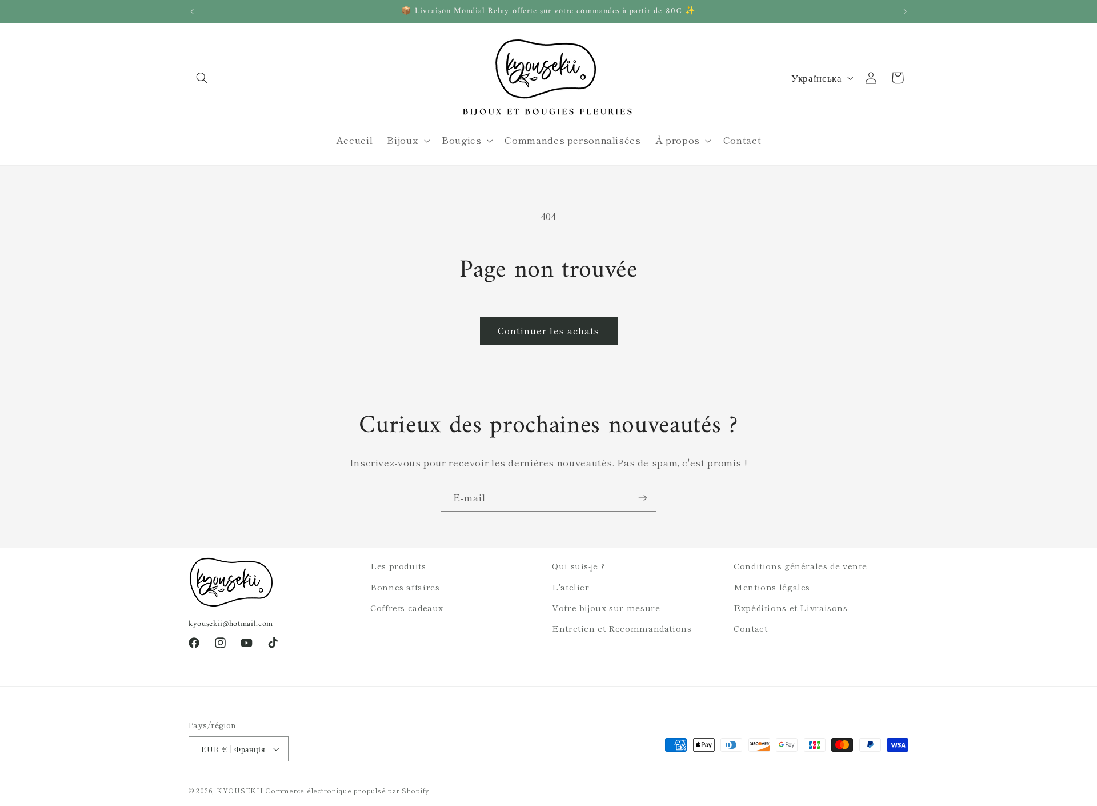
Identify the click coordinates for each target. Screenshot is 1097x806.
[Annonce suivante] (905, 11)
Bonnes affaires (404, 587)
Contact (750, 628)
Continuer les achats (548, 330)
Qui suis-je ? (578, 566)
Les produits (398, 566)
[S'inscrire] (643, 498)
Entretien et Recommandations (622, 628)
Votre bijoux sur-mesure (606, 607)
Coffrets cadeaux (406, 607)
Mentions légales (772, 587)
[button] (202, 78)
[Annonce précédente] (192, 11)
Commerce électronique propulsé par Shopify (347, 790)
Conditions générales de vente (800, 566)
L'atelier (571, 587)
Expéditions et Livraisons (791, 607)
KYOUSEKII (240, 790)
